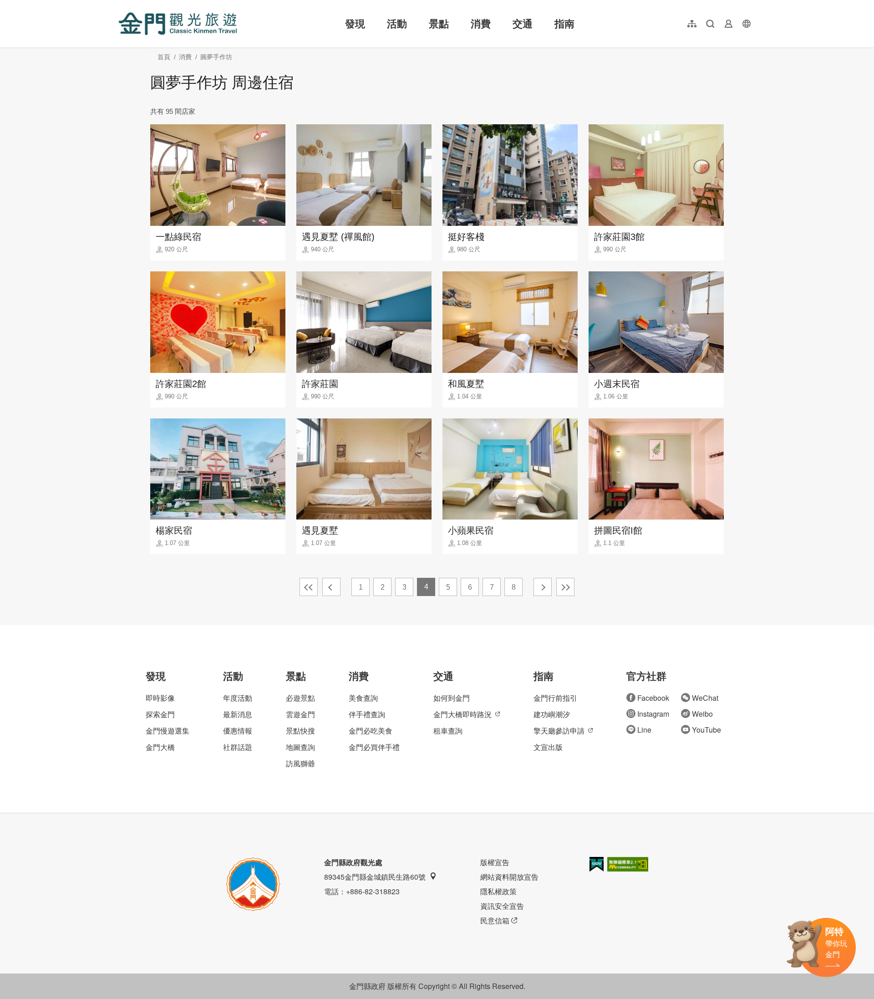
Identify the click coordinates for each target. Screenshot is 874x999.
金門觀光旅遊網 (177, 23)
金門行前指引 (555, 698)
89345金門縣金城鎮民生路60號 (375, 877)
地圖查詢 (300, 747)
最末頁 (565, 587)
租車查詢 (447, 730)
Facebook (653, 698)
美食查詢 (363, 698)
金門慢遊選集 (167, 730)
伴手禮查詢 (367, 714)
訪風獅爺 (300, 763)
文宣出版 (548, 747)
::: (121, 5)
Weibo (702, 713)
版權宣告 (494, 862)
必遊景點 (300, 698)
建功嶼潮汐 (552, 714)
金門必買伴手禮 (374, 747)
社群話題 (237, 747)
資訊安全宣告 (502, 906)
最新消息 (237, 714)
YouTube (706, 729)
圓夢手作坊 (216, 57)
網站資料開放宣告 (509, 877)
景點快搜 (300, 730)
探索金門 (160, 714)
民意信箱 (494, 920)
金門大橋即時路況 (462, 714)
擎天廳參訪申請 (559, 730)
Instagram (653, 713)
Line (644, 729)
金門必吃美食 (370, 730)
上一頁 (331, 587)
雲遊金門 (300, 714)
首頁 (164, 57)
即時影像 (160, 698)
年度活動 (237, 698)
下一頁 (543, 587)
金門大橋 (160, 747)
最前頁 (309, 587)
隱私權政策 (498, 891)
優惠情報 (237, 730)
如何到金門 (451, 698)
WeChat (705, 698)
